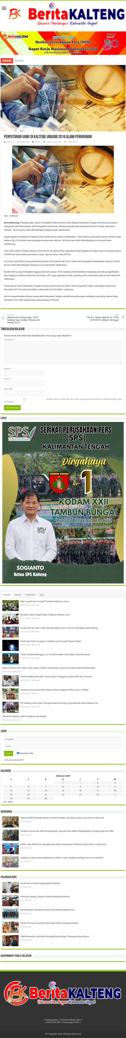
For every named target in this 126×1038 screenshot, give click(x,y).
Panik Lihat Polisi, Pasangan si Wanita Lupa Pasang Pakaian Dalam (50, 641)
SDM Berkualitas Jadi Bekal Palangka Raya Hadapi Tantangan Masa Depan (54, 936)
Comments (30, 594)
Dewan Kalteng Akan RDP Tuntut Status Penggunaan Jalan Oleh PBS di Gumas (56, 676)
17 (97, 790)
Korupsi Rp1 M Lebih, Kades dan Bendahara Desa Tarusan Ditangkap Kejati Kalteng (59, 628)
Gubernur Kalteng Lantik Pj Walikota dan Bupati (24, 716)
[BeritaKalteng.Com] (63, 14)
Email (7, 379)
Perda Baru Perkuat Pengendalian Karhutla (40, 883)
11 (115, 786)
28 (46, 798)
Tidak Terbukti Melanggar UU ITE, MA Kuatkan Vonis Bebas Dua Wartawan (55, 654)
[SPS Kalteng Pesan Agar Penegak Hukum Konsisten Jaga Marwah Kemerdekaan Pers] (10, 707)
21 (46, 794)
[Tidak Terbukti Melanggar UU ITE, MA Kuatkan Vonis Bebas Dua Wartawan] (10, 658)
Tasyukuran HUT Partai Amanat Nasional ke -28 (35, 60)
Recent (18, 594)
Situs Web (8, 389)
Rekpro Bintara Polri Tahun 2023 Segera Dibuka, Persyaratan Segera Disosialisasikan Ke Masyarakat (48, 668)
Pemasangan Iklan (70, 1022)
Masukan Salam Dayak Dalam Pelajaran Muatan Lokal (45, 614)
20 (28, 794)
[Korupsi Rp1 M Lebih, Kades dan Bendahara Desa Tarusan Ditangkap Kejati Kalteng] (10, 632)
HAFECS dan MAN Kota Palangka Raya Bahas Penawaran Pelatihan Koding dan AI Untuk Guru (63, 844)
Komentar (9, 339)
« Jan (4, 802)
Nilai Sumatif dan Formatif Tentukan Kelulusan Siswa (44, 601)
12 (11, 790)
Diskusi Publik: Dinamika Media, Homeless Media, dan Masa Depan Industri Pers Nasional (62, 818)
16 (80, 790)
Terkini (37, 142)
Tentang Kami (51, 1020)
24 (97, 794)
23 (80, 794)
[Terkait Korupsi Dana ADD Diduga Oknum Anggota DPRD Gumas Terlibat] (10, 694)
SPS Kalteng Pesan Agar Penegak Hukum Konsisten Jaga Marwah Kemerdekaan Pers (59, 703)
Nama (7, 368)
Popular (7, 594)
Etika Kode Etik (53, 1022)
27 (28, 798)
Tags (41, 594)
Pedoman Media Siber (70, 1020)
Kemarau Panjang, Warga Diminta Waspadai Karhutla (45, 896)
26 (11, 798)
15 (63, 790)
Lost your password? (14, 760)
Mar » (11, 802)
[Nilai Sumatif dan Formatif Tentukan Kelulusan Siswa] (10, 605)
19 (11, 794)
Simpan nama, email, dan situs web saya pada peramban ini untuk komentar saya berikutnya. (63, 400)
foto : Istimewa (11, 216)
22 (63, 794)
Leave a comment (53, 142)
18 (115, 790)
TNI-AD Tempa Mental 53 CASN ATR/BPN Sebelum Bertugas (102, 317)
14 (46, 790)
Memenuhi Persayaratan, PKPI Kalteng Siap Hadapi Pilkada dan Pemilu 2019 (23, 319)
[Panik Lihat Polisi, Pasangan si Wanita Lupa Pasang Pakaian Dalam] (10, 645)
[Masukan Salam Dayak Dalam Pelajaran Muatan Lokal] (10, 618)
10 (97, 786)
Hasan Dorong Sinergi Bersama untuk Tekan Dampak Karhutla (49, 923)
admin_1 (10, 142)
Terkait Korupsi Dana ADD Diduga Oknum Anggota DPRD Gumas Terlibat (54, 690)
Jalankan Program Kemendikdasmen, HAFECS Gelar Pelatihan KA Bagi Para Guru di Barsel (61, 857)
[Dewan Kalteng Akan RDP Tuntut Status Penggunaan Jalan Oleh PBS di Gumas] (10, 680)
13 (28, 790)
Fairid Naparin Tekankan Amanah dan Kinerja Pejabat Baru (47, 910)
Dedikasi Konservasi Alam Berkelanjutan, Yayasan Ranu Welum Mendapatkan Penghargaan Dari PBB (66, 831)
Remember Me (26, 753)
